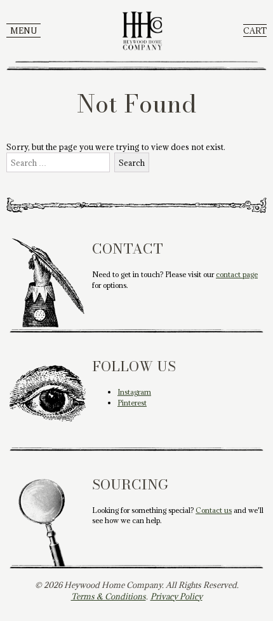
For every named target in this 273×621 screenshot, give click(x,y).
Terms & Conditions (108, 596)
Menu (23, 30)
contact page (237, 274)
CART (255, 30)
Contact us (214, 510)
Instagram (134, 392)
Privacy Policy (176, 596)
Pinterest (132, 402)
